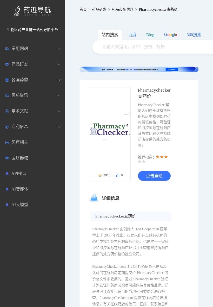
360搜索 (194, 35)
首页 (83, 9)
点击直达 (154, 176)
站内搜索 (110, 35)
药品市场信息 (123, 9)
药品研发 (99, 9)
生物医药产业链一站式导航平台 (32, 30)
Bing (150, 35)
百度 (132, 35)
